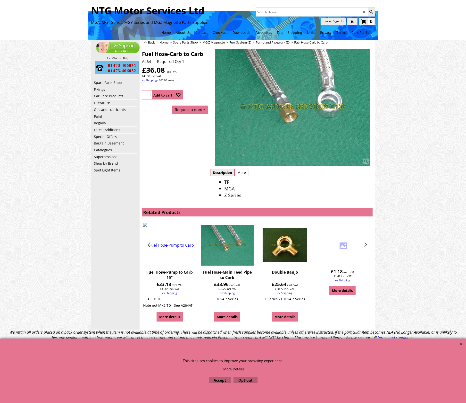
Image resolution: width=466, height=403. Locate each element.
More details (169, 316)
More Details (233, 369)
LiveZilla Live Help (117, 58)
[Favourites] (178, 94)
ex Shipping (149, 80)
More (241, 172)
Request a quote (190, 109)
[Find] (371, 12)
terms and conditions (395, 337)
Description (222, 172)
